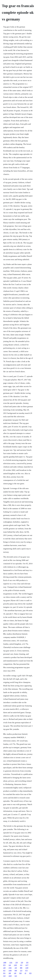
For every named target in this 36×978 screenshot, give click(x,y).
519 (4, 976)
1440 (10, 970)
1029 (10, 976)
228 (4, 968)
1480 (4, 962)
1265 (15, 965)
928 (20, 973)
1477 (26, 965)
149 (15, 973)
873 (26, 970)
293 (27, 962)
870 (4, 965)
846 (16, 970)
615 (16, 976)
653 (30, 973)
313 (21, 965)
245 (16, 968)
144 (10, 965)
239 (16, 962)
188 (10, 973)
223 (21, 970)
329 (22, 962)
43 (25, 973)
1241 (10, 962)
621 (4, 970)
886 (21, 968)
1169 (26, 968)
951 (4, 973)
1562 (10, 968)
